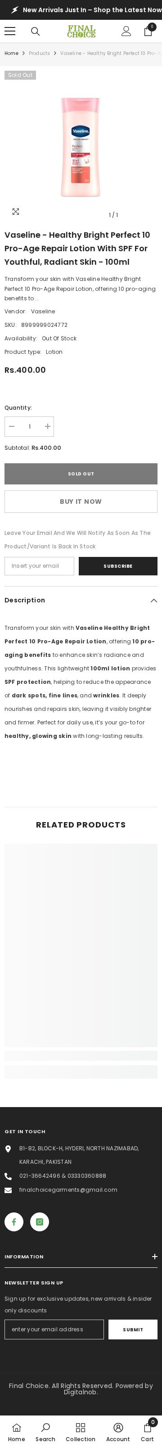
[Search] (35, 31)
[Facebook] (13, 1221)
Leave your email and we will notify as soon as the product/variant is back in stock (77, 539)
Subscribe (118, 566)
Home (11, 53)
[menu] (9, 31)
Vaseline (43, 311)
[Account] (126, 31)
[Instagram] (39, 1221)
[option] (81, 147)
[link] (81, 1056)
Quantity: (18, 407)
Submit (133, 1329)
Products (39, 53)
